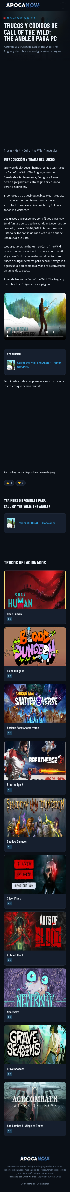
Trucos (8, 151)
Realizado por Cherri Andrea (22, 1176)
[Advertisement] (35, 98)
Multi (18, 151)
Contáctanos (43, 1183)
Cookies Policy (28, 1183)
